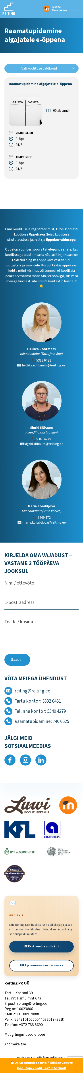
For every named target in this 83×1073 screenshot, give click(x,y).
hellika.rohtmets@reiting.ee (44, 365)
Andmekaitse (15, 1044)
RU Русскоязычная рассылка (41, 965)
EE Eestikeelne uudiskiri (41, 946)
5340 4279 (43, 439)
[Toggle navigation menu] (75, 8)
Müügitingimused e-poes (25, 1034)
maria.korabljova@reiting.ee (44, 522)
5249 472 (44, 517)
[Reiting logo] (9, 9)
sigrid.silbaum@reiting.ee (43, 443)
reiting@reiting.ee (32, 1003)
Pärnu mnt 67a (29, 998)
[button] (41, 68)
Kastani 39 (24, 993)
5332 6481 (43, 360)
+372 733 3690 (31, 1025)
